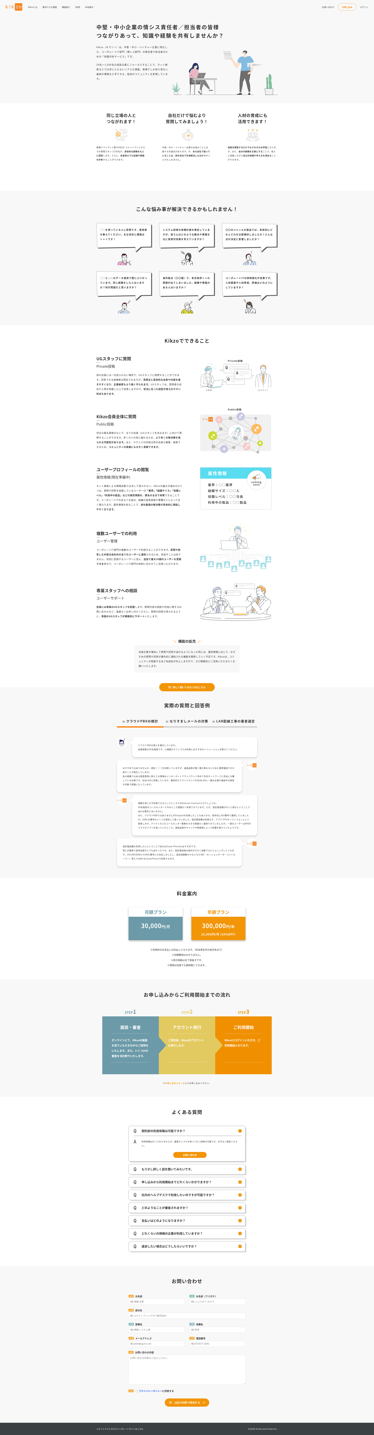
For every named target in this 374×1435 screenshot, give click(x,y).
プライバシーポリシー (150, 1391)
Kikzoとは (32, 7)
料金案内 (89, 7)
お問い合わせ (328, 7)
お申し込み (347, 7)
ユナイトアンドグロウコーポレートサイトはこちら (119, 1429)
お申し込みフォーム (175, 1083)
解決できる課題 (50, 7)
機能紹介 (66, 7)
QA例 (77, 7)
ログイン (364, 7)
